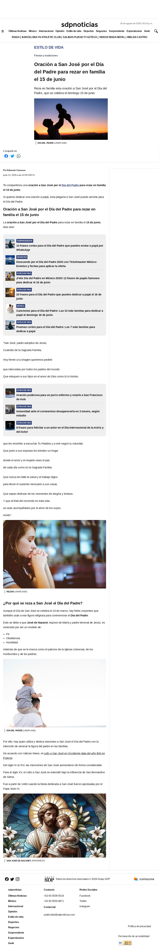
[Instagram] (17, 879)
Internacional (46, 31)
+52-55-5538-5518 (54, 895)
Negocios (101, 31)
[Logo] (79, 25)
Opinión (59, 31)
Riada (16, 37)
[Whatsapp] (19, 156)
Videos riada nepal (112, 37)
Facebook (85, 895)
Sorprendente (116, 31)
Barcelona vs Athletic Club (41, 37)
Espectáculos (134, 31)
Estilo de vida (73, 31)
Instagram (85, 906)
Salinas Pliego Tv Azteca (80, 37)
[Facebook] (6, 156)
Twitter (83, 901)
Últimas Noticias (18, 31)
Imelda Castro (137, 37)
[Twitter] (12, 156)
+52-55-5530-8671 (54, 901)
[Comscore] (144, 879)
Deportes (89, 31)
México (33, 31)
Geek (147, 31)
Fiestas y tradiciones (46, 55)
